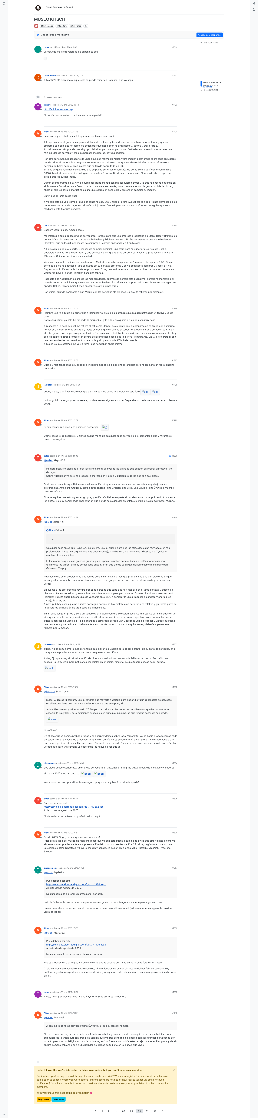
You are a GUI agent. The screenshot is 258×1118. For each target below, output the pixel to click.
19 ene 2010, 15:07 (69, 992)
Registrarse (43, 1099)
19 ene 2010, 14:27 (69, 687)
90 (139, 1111)
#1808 (174, 928)
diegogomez (50, 763)
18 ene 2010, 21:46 (69, 131)
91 (147, 1111)
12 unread (207, 87)
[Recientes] (4, 3)
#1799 (174, 420)
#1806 (174, 832)
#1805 (174, 798)
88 (123, 1111)
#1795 (174, 225)
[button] (4, 1114)
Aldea (47, 131)
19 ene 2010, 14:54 (69, 798)
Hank (46, 47)
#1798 (174, 385)
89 (131, 1111)
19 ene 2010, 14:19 (71, 644)
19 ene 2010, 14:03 (69, 456)
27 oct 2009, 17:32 (75, 75)
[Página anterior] (95, 1111)
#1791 (174, 47)
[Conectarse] (254, 3)
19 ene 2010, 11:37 (69, 225)
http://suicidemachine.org (58, 109)
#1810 (174, 1013)
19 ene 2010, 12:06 (69, 308)
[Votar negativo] (169, 66)
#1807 (174, 868)
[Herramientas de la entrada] (175, 66)
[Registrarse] (254, 9)
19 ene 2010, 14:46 (75, 763)
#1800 (174, 456)
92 (154, 1111)
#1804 (174, 763)
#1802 (174, 644)
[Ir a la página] (116, 1111)
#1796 (174, 308)
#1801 (174, 517)
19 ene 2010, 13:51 (69, 420)
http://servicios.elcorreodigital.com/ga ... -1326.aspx (73, 806)
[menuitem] (254, 3)
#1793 (174, 105)
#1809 (174, 992)
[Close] (173, 1070)
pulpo (46, 225)
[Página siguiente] (162, 1111)
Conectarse (58, 1099)
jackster (48, 385)
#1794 (174, 131)
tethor (47, 105)
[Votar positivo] (158, 66)
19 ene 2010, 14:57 (69, 832)
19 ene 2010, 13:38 (71, 385)
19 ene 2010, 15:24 (69, 1013)
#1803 (174, 687)
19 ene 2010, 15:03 (69, 928)
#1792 (174, 75)
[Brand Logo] (39, 7)
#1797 (174, 360)
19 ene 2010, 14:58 (75, 868)
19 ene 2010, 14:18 (69, 517)
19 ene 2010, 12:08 (69, 360)
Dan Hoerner (50, 75)
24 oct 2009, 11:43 (68, 47)
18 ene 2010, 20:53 (70, 105)
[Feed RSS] (85, 26)
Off (36, 26)
